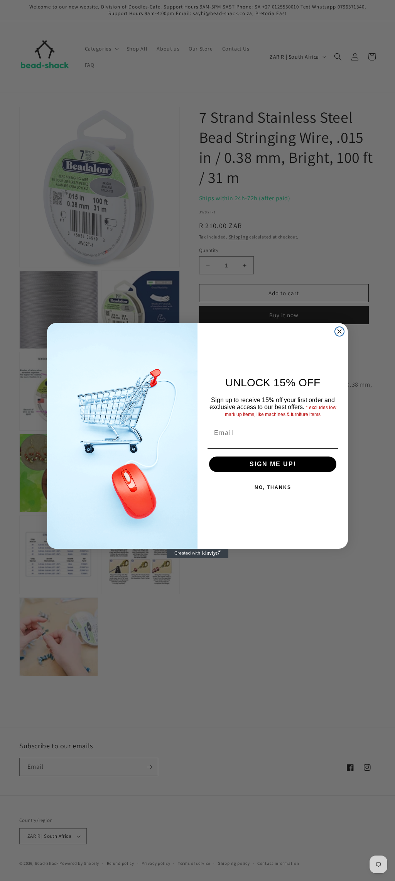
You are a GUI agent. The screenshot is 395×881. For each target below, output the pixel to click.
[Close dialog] (339, 331)
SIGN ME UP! (273, 464)
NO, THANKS (273, 487)
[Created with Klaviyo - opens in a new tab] (197, 553)
